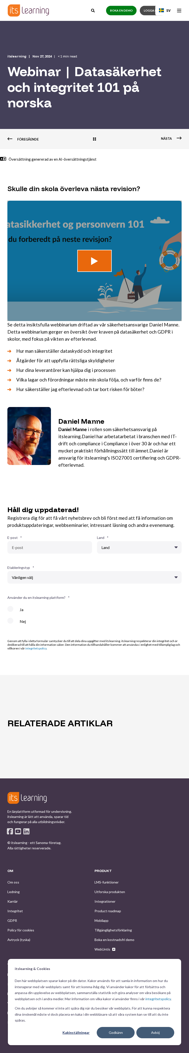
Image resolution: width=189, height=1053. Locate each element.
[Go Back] (94, 139)
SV (168, 10)
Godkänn (116, 1032)
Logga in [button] (151, 10)
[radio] (94, 612)
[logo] (27, 798)
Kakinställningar (76, 1032)
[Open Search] (93, 10)
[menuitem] (13, 882)
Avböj (155, 1032)
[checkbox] (94, 617)
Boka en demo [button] (121, 10)
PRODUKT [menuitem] (103, 871)
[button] (94, 261)
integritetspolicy (158, 999)
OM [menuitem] (10, 871)
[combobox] (164, 10)
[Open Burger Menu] (179, 10)
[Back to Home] (28, 10)
